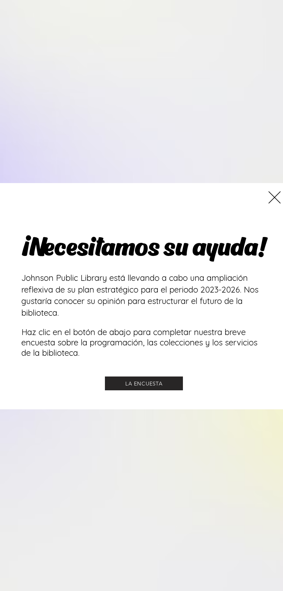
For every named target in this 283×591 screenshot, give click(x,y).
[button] (275, 197)
